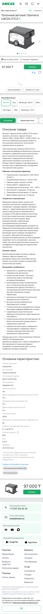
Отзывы (27, 574)
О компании (29, 571)
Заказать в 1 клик (32, 90)
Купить (32, 67)
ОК (21, 608)
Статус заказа (8, 577)
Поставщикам (30, 561)
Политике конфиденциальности (25, 602)
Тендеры (28, 558)
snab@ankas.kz (17, 518)
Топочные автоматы (10, 473)
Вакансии (28, 582)
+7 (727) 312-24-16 (18, 508)
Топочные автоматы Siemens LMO (15, 468)
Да (30, 10)
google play (12, 542)
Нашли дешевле (14, 90)
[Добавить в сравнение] (33, 72)
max (18, 529)
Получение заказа (10, 568)
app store (31, 542)
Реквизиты (29, 578)
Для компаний (30, 554)
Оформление (8, 554)
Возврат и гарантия (6, 563)
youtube (12, 529)
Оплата (5, 558)
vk (6, 529)
